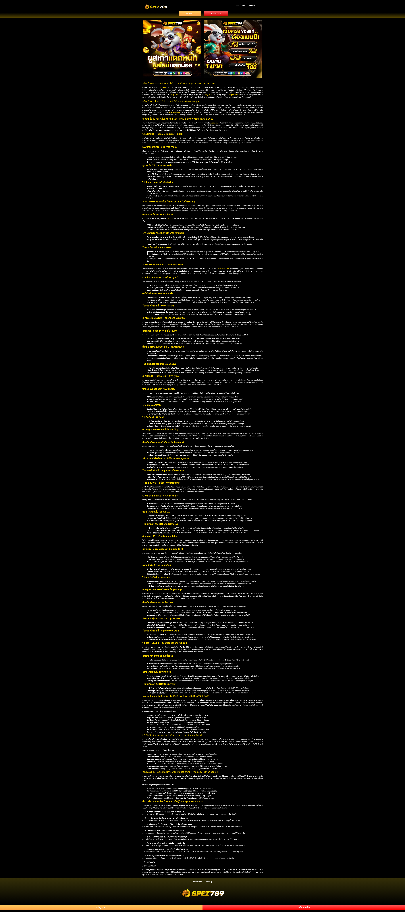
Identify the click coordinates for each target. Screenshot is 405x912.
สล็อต (151, 143)
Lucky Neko (208, 95)
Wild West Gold (175, 112)
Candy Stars (174, 95)
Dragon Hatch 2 (234, 95)
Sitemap (252, 5)
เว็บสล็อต (170, 218)
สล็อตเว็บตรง (240, 5)
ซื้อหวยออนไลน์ (223, 269)
